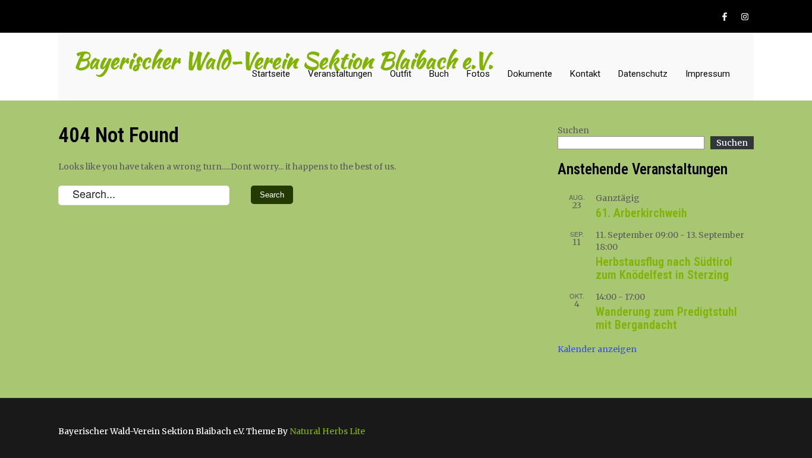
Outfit (400, 73)
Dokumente (530, 73)
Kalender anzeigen (597, 349)
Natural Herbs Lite (327, 431)
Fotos (478, 73)
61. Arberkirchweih (641, 213)
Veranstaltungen (340, 73)
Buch (439, 73)
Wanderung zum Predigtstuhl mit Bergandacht (666, 318)
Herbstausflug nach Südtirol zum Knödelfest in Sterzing (664, 268)
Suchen (573, 130)
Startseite (271, 73)
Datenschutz (643, 73)
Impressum (707, 73)
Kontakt (585, 73)
